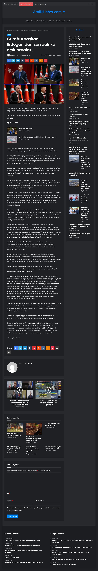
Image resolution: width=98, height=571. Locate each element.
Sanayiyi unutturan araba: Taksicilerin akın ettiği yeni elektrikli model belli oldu (78, 149)
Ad (8, 493)
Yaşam (63, 21)
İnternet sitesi (39, 500)
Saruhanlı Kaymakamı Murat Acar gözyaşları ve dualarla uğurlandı (85, 213)
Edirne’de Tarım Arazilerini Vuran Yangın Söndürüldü (85, 184)
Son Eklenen (80, 30)
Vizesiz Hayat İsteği (26, 128)
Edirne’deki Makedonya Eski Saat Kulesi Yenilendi (33, 438)
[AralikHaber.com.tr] (49, 12)
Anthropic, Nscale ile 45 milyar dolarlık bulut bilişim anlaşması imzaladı (80, 131)
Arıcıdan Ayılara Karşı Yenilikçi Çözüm (52, 424)
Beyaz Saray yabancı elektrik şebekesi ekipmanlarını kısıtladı (51, 4)
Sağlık (49, 21)
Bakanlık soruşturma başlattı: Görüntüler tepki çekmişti (14, 448)
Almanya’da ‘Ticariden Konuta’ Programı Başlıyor (80, 38)
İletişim (69, 21)
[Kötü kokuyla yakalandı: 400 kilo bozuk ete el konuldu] (12, 139)
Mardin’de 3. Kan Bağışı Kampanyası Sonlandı (85, 198)
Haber (36, 21)
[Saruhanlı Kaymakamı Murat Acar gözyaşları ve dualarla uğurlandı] (74, 210)
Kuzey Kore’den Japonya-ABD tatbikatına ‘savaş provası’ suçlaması (79, 226)
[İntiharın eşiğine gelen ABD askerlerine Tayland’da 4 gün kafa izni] (74, 158)
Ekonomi (42, 21)
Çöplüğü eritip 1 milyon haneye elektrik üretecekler (79, 45)
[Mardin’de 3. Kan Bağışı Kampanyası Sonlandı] (74, 197)
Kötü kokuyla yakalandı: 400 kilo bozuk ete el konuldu (37, 137)
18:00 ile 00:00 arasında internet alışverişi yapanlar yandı (32, 449)
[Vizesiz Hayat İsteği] (12, 130)
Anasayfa (29, 21)
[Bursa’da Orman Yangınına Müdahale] (15, 427)
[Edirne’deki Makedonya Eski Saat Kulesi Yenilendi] (34, 429)
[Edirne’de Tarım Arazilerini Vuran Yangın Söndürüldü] (74, 182)
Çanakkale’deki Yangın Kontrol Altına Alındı (53, 447)
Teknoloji (56, 21)
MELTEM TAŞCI (14, 55)
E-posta (10, 500)
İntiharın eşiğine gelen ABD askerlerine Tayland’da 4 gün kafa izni (85, 161)
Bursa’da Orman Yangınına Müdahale (14, 434)
